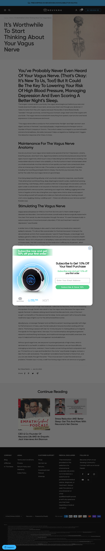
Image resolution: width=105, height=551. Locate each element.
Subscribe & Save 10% (72, 287)
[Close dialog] (89, 248)
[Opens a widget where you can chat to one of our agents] (9, 547)
